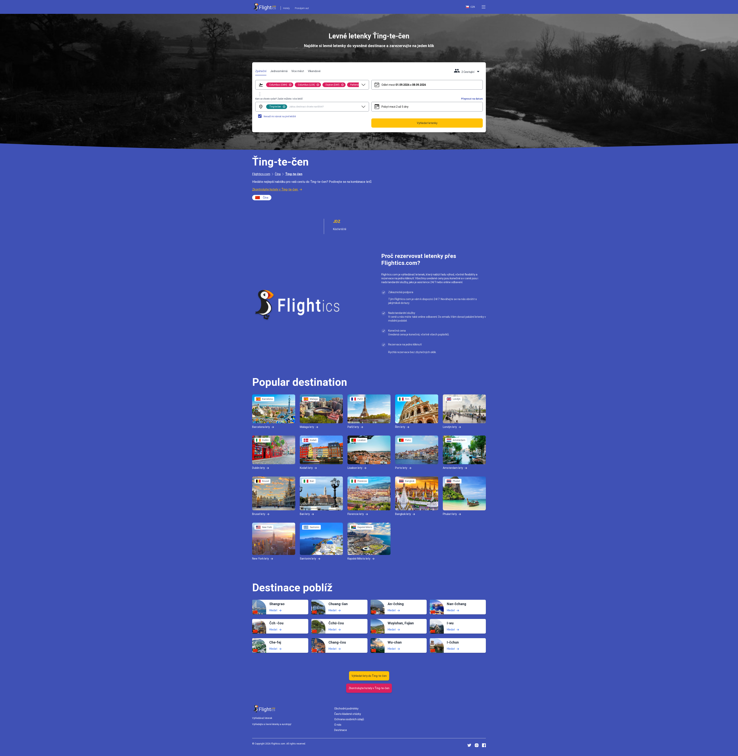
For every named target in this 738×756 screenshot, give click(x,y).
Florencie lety (355, 514)
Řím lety (400, 426)
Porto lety (401, 467)
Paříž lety (353, 426)
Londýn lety (450, 426)
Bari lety (305, 514)
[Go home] (264, 709)
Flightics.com (261, 174)
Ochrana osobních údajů (349, 719)
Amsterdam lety (453, 467)
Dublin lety (258, 467)
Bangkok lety (403, 514)
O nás (337, 724)
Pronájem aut (302, 8)
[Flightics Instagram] (476, 745)
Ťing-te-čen (293, 174)
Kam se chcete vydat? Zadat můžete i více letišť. (279, 98)
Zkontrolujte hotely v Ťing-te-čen (275, 189)
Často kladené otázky (347, 713)
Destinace (340, 730)
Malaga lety (307, 426)
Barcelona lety (261, 426)
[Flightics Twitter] (469, 745)
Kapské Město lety (358, 558)
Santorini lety (308, 558)
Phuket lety (450, 514)
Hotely (286, 8)
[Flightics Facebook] (484, 745)
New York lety (260, 558)
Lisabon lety (354, 467)
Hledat (273, 610)
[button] (483, 7)
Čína (278, 174)
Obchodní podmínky (346, 708)
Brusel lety (258, 514)
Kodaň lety (306, 467)
